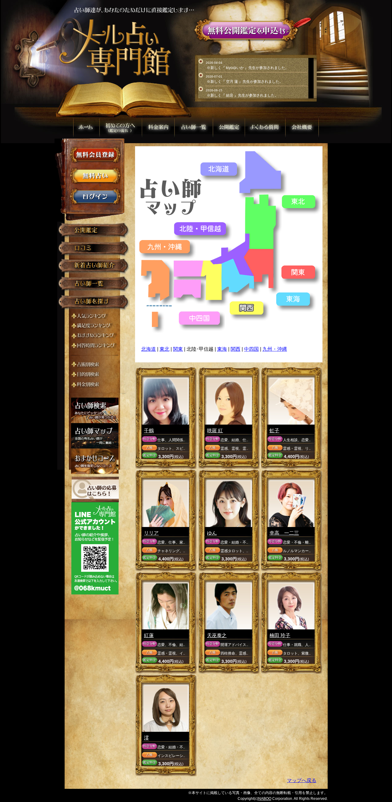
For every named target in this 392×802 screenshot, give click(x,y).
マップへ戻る (301, 780)
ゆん (212, 533)
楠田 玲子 (280, 635)
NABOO (264, 798)
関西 (235, 349)
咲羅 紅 (215, 430)
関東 (178, 349)
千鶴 (149, 430)
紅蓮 (149, 635)
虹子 (274, 430)
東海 (222, 349)
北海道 (148, 349)
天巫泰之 (217, 635)
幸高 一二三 (284, 533)
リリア (151, 533)
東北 (164, 349)
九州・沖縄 (274, 349)
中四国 (251, 349)
